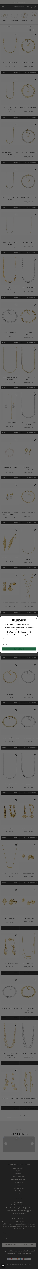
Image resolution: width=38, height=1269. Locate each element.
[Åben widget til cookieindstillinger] (3, 1266)
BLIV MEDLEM (19, 649)
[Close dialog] (36, 618)
